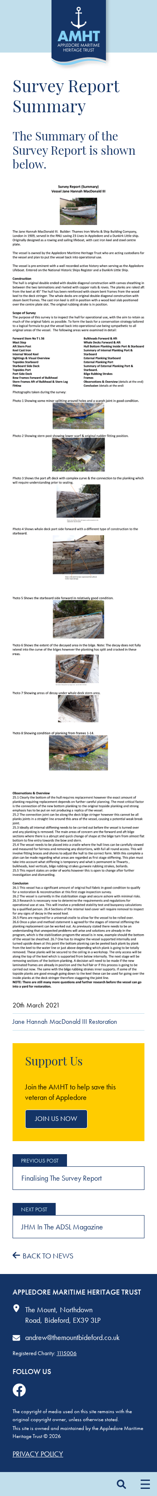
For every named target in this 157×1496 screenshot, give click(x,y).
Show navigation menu (145, 1484)
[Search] (121, 1484)
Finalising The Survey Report (61, 1178)
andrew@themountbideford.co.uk (72, 1337)
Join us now (56, 1118)
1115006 (67, 1353)
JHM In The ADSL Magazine (62, 1227)
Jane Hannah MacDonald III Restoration (65, 1021)
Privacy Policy (38, 1454)
